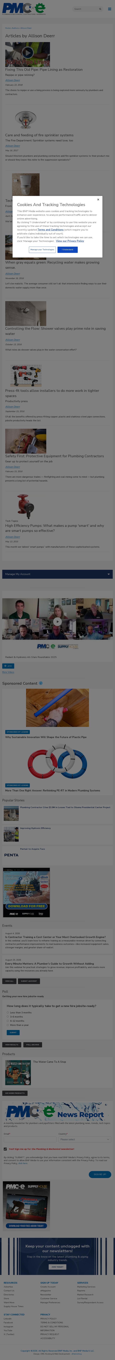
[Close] (98, 199)
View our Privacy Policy (70, 241)
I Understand (67, 249)
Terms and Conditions (50, 230)
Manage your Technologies (42, 249)
